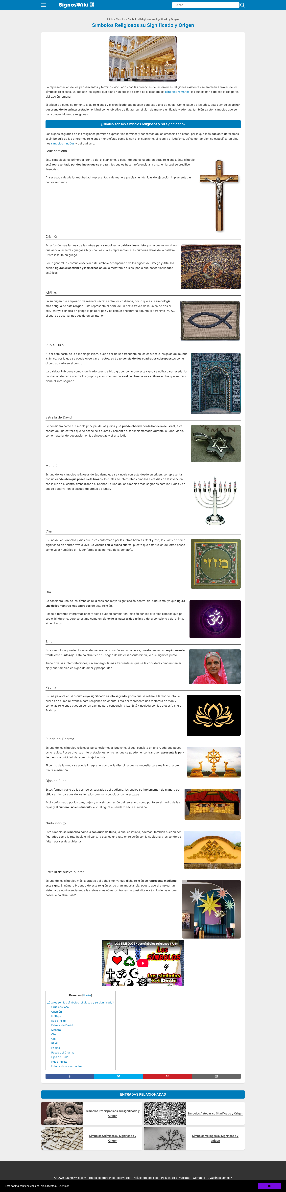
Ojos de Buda (59, 1057)
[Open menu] (43, 5)
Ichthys (56, 1016)
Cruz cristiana (60, 1007)
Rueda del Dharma (63, 1052)
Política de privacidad (175, 1177)
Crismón (56, 1011)
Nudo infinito (59, 1061)
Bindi (54, 1043)
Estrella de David (62, 1025)
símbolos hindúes (62, 143)
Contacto (199, 1177)
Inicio (110, 19)
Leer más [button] (63, 1186)
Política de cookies (145, 1177)
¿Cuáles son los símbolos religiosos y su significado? (80, 1002)
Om (53, 1038)
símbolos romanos (177, 91)
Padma (55, 1048)
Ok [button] (269, 1186)
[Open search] (242, 5)
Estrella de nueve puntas (66, 1066)
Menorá (56, 1029)
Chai (54, 1034)
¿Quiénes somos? (220, 1177)
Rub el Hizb (58, 1020)
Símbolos (120, 19)
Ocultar (87, 995)
